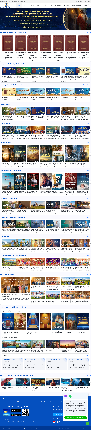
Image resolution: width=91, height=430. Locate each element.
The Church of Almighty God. (72, 428)
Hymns (38, 5)
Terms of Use (16, 428)
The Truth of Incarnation (53, 359)
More (88, 32)
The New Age (67, 5)
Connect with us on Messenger (75, 417)
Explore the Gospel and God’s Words (13, 311)
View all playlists (86, 64)
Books (25, 5)
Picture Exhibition (77, 5)
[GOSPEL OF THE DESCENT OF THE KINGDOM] (6, 5)
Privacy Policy (24, 428)
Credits (31, 428)
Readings (44, 5)
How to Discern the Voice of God (32, 359)
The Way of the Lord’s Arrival (9, 359)
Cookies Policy (38, 428)
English (88, 1)
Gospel (51, 5)
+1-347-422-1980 (9, 422)
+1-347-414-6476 (20, 422)
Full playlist (4, 81)
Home (19, 5)
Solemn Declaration (7, 428)
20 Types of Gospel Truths (10, 337)
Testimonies (58, 5)
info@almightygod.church (36, 422)
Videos (32, 5)
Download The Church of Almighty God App (16, 407)
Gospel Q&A (5, 355)
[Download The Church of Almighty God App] (6, 412)
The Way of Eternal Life (75, 359)
